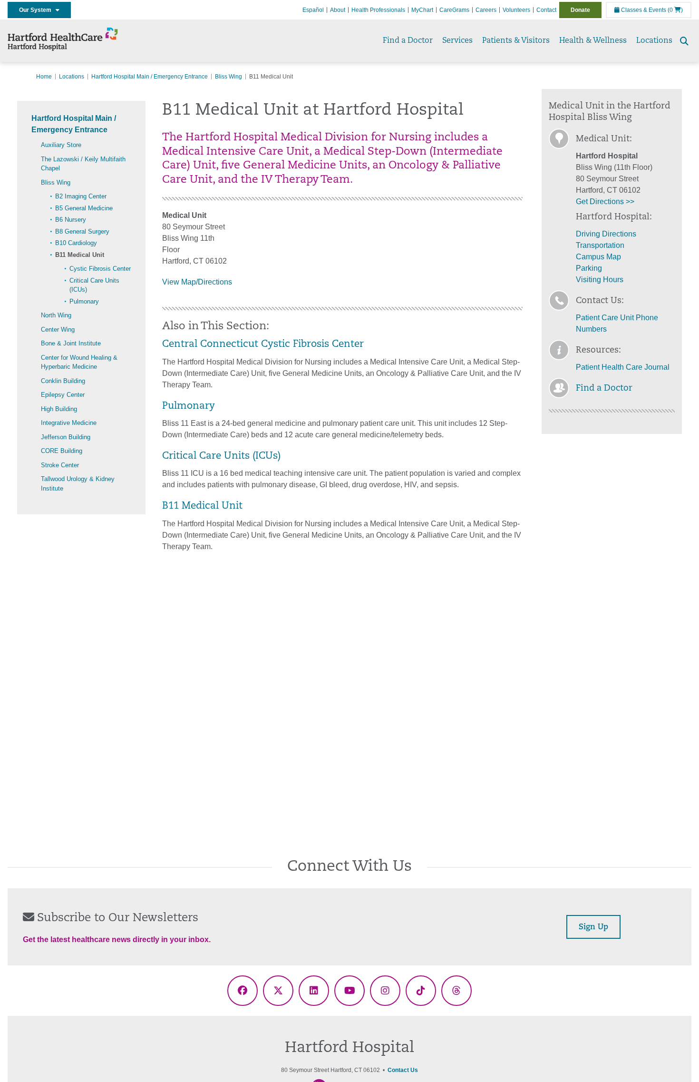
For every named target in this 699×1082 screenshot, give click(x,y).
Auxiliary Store (61, 144)
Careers (486, 10)
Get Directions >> (605, 201)
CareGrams (454, 10)
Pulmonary (84, 301)
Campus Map (598, 257)
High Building (59, 409)
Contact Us (403, 1070)
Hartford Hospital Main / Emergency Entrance (149, 76)
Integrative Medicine (69, 422)
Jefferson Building (65, 437)
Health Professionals (378, 10)
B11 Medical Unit (79, 254)
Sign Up (593, 927)
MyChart (422, 10)
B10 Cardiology (76, 242)
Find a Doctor (408, 41)
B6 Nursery (70, 219)
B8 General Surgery (82, 231)
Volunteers (516, 10)
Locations (654, 41)
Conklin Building (63, 380)
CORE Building (61, 450)
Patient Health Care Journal (623, 367)
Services (457, 41)
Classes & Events (643, 10)
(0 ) (675, 10)
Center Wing (58, 329)
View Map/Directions (197, 282)
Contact (546, 10)
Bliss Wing (228, 76)
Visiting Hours (599, 279)
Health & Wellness (593, 41)
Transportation (600, 245)
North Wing (56, 315)
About (337, 10)
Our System (37, 10)
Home (44, 76)
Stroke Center (60, 465)
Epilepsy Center (63, 394)
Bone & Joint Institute (71, 343)
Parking (589, 268)
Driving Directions (606, 234)
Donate (580, 10)
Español (313, 10)
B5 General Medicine (84, 208)
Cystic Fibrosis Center (100, 268)
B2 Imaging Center (81, 196)
